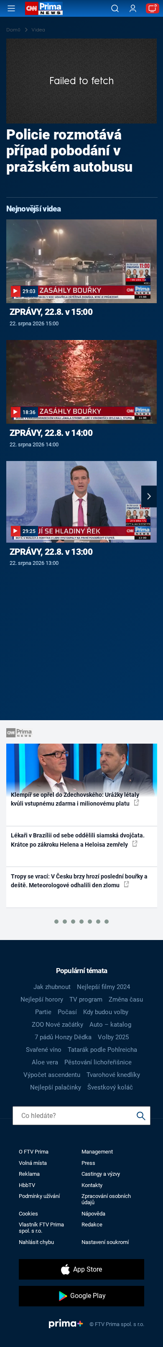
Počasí (67, 1012)
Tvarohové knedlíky (113, 1075)
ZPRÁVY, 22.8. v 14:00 (51, 433)
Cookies (28, 1213)
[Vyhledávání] (115, 8)
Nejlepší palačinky (55, 1087)
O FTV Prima (33, 1152)
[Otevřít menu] (11, 8)
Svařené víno (43, 1049)
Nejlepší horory (41, 999)
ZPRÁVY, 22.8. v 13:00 (51, 552)
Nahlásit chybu (36, 1242)
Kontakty (92, 1185)
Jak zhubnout (52, 987)
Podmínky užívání (39, 1196)
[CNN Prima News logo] (44, 8)
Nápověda (93, 1213)
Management (97, 1152)
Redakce (92, 1224)
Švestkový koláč (110, 1087)
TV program (85, 999)
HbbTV (27, 1185)
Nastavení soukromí (105, 1242)
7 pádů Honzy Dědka (63, 1037)
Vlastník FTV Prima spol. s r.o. (41, 1227)
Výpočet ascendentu (51, 1075)
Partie (43, 1012)
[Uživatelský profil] (133, 8)
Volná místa (33, 1163)
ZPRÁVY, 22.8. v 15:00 (51, 312)
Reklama (29, 1174)
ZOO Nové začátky (57, 1024)
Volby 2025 (113, 1037)
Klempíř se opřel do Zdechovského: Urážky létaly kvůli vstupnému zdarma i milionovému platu (75, 799)
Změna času (126, 999)
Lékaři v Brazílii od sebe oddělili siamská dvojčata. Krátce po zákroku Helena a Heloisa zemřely (78, 839)
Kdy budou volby (105, 1012)
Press (88, 1163)
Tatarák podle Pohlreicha (102, 1049)
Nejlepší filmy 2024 (103, 987)
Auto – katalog (110, 1024)
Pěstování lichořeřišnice (98, 1062)
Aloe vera (45, 1062)
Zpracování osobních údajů (106, 1199)
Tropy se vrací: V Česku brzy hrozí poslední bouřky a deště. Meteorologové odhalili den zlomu (79, 881)
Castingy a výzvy (101, 1174)
